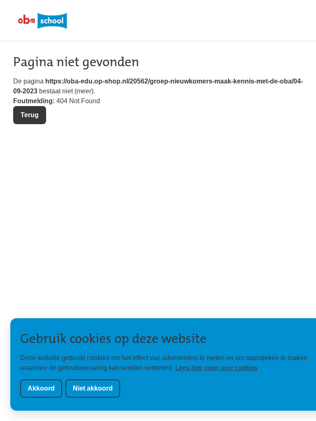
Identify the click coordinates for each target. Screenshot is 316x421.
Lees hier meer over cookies (216, 367)
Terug (30, 114)
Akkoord (41, 388)
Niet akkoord (93, 388)
